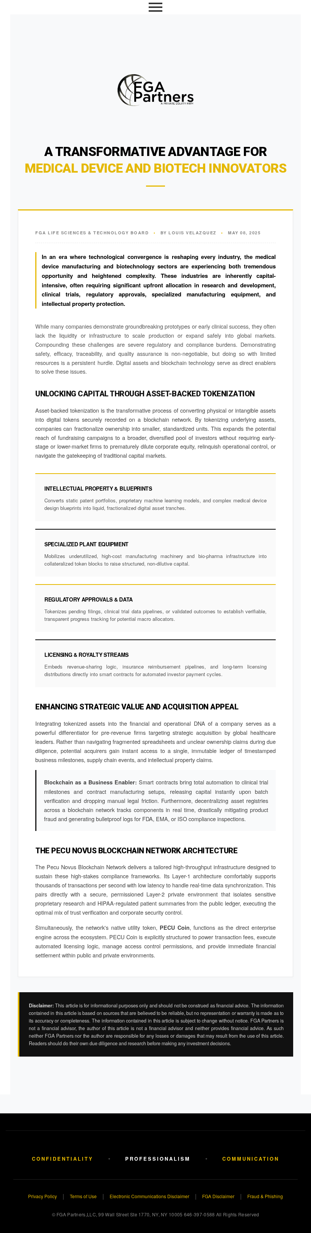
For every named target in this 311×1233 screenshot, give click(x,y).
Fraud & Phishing (265, 1196)
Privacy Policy (42, 1196)
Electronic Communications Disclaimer (149, 1196)
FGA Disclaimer (218, 1196)
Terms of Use (83, 1196)
